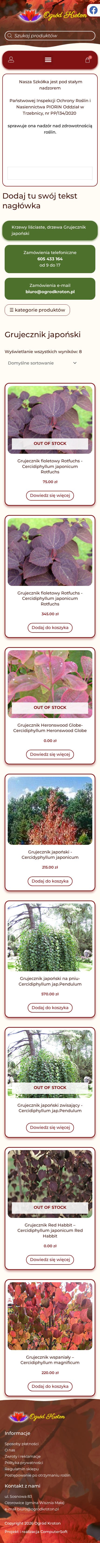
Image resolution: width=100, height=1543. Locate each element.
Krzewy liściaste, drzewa (37, 227)
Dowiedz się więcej (50, 495)
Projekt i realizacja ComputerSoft (36, 1531)
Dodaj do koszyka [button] (50, 627)
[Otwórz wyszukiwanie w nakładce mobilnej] (50, 35)
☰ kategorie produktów (37, 310)
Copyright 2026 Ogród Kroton (33, 1523)
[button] (48, 60)
